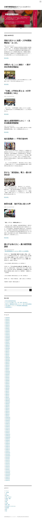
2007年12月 (7, 452)
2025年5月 (7, 322)
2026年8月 (7, 317)
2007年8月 (7, 458)
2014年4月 (7, 365)
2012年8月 (7, 380)
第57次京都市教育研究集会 (10, 301)
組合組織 (7, 507)
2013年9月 (7, 374)
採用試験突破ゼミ (8, 307)
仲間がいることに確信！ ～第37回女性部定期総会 (17, 65)
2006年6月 (7, 478)
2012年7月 (7, 382)
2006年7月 (7, 477)
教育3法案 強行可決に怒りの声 (17, 203)
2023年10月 (7, 339)
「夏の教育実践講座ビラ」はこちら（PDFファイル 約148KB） (16, 251)
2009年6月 (7, 425)
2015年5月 (7, 353)
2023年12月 (7, 336)
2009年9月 (7, 420)
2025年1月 (7, 328)
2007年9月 (7, 457)
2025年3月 (7, 325)
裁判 (6, 509)
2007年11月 (7, 454)
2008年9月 (7, 438)
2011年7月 (7, 391)
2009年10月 (7, 418)
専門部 (6, 500)
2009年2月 (7, 431)
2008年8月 (7, 440)
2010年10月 (7, 402)
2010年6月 (7, 408)
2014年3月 (7, 366)
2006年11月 (7, 472)
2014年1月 (7, 369)
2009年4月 (7, 428)
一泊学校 (7, 492)
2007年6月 (7, 461)
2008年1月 (7, 451)
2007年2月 (7, 468)
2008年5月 (7, 445)
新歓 (6, 501)
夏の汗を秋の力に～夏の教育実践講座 (18, 245)
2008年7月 (7, 441)
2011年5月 (7, 392)
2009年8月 (7, 422)
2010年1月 (7, 415)
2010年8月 (7, 405)
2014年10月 (7, 360)
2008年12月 (7, 434)
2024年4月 (7, 333)
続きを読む (6, 58)
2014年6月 (7, 363)
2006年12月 (7, 471)
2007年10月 (7, 455)
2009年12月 (7, 417)
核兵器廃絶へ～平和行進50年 (16, 138)
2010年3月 (7, 412)
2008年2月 (7, 449)
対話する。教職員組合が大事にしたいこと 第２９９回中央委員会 (18, 304)
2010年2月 (7, 414)
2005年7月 (7, 480)
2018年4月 (7, 345)
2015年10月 (7, 348)
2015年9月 (7, 349)
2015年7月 (7, 351)
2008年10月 (7, 437)
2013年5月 (7, 376)
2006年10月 (7, 474)
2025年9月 (7, 320)
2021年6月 (7, 340)
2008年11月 (7, 435)
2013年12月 (7, 371)
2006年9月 (7, 475)
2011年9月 (7, 389)
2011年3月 (7, 395)
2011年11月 (7, 388)
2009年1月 (7, 432)
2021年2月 (7, 342)
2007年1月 (7, 469)
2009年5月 (7, 426)
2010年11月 (7, 400)
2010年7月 (7, 406)
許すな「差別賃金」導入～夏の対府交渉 (17, 173)
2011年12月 (7, 386)
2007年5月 (7, 463)
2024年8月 (7, 330)
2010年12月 (7, 399)
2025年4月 (7, 323)
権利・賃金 (7, 504)
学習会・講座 (8, 498)
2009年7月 (7, 423)
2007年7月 (7, 460)
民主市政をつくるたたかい (10, 506)
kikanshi (8, 45)
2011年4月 (7, 394)
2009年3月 (7, 429)
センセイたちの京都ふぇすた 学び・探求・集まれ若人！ (16, 302)
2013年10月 (7, 372)
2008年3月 (7, 448)
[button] (1, 18)
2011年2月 (7, 397)
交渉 (6, 493)
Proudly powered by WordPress (23, 516)
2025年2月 (7, 326)
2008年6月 (7, 443)
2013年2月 (7, 377)
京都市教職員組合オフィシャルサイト (17, 7)
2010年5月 (7, 409)
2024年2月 (7, 334)
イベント (7, 490)
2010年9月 (7, 403)
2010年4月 (7, 411)
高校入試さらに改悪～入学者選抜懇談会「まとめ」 (17, 41)
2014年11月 (7, 359)
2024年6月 (7, 331)
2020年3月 (7, 343)
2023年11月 (7, 337)
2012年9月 (7, 379)
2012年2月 (7, 385)
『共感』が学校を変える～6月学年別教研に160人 (17, 91)
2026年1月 (7, 319)
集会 (6, 510)
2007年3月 (7, 466)
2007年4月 (7, 464)
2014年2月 (7, 368)
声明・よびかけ (8, 497)
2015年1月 (7, 356)
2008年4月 (7, 446)
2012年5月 (7, 383)
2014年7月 (7, 362)
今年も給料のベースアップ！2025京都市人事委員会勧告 (16, 305)
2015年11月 (7, 346)
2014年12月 (7, 357)
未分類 (6, 503)
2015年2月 (7, 354)
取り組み (7, 495)
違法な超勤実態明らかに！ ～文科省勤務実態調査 (17, 121)
